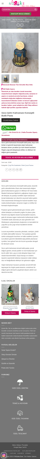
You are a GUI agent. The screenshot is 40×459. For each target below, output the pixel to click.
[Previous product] (21, 24)
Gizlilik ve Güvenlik (8, 363)
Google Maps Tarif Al (20, 447)
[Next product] (18, 24)
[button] (2, 3)
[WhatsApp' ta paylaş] (3, 169)
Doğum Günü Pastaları (12, 451)
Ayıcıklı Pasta (30, 308)
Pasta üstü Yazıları (7, 368)
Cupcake (13, 453)
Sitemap (28, 453)
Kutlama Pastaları (28, 451)
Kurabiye (20, 453)
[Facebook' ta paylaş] (6, 169)
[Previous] (4, 53)
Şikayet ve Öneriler (8, 359)
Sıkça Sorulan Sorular (9, 354)
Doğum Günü (30, 20)
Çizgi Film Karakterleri (14, 165)
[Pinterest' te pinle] (17, 169)
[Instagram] (4, 455)
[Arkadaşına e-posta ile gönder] (13, 169)
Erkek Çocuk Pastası (20, 21)
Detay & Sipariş (10, 313)
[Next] (35, 53)
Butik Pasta (18, 20)
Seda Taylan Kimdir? (8, 350)
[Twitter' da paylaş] (10, 169)
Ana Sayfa (6, 20)
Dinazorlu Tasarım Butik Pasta (10, 309)
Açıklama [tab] (4, 181)
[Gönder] (35, 9)
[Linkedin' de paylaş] (20, 169)
